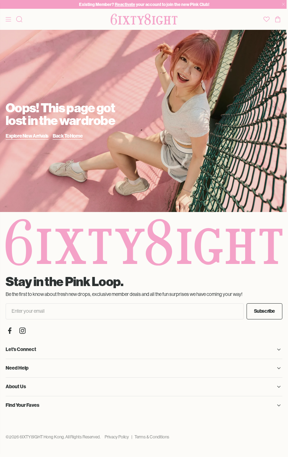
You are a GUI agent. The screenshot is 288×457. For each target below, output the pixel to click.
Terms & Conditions (152, 437)
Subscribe (264, 311)
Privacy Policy (117, 437)
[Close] (283, 4)
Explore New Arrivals (27, 136)
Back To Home (68, 136)
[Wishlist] (266, 19)
